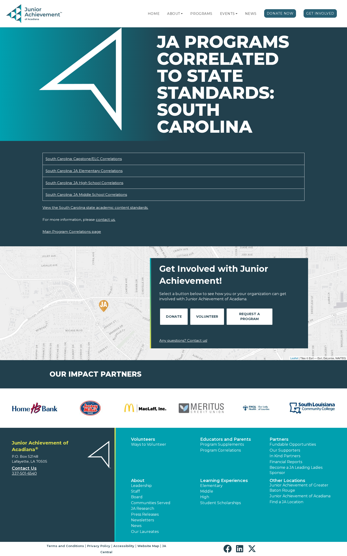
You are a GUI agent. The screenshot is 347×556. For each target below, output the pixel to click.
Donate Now (280, 13)
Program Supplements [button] (222, 444)
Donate (174, 316)
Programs (201, 14)
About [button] (137, 480)
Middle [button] (206, 491)
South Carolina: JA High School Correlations (84, 183)
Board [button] (137, 497)
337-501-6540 (24, 473)
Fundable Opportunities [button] (293, 444)
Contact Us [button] (24, 468)
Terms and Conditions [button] (65, 546)
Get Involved (320, 13)
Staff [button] (135, 491)
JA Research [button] (142, 508)
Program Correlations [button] (220, 450)
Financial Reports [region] (286, 462)
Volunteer (207, 316)
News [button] (136, 525)
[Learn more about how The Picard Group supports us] (90, 408)
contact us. (105, 219)
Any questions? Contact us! (183, 340)
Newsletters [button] (142, 520)
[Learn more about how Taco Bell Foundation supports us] (35, 408)
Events (227, 14)
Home (154, 14)
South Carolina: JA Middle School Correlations (86, 194)
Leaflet (294, 358)
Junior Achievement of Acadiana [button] (300, 496)
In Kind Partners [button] (285, 456)
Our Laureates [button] (145, 531)
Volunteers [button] (143, 439)
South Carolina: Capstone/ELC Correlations (84, 159)
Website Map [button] (148, 546)
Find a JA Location (286, 502)
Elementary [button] (211, 485)
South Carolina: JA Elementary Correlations (84, 171)
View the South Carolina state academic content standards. (95, 207)
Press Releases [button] (145, 514)
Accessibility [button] (123, 546)
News (251, 14)
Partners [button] (279, 439)
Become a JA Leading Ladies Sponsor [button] (296, 470)
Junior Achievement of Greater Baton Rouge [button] (299, 488)
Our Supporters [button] (285, 450)
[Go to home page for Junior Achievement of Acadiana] (34, 13)
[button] (182, 14)
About (173, 14)
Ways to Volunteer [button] (148, 444)
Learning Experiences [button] (224, 480)
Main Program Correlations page (71, 231)
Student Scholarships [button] (220, 503)
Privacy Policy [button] (98, 546)
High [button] (204, 497)
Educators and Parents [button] (225, 439)
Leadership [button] (141, 485)
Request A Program (249, 316)
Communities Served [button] (150, 503)
